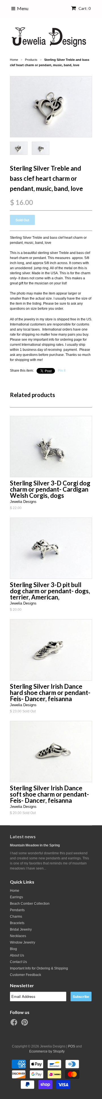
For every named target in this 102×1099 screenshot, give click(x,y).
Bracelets (17, 923)
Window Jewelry (22, 942)
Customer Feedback (25, 975)
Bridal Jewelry (21, 929)
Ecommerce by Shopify (47, 1051)
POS (71, 1046)
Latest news (23, 836)
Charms (16, 917)
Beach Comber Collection (30, 904)
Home (14, 891)
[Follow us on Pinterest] (25, 1024)
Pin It (61, 371)
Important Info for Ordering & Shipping (39, 968)
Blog (13, 949)
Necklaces (18, 936)
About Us (17, 955)
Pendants (17, 910)
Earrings (16, 897)
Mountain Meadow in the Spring (35, 845)
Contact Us (18, 962)
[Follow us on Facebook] (14, 1024)
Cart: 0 (84, 8)
